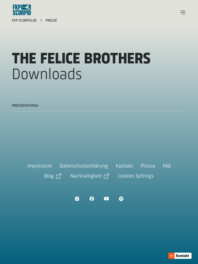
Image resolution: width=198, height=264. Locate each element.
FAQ (167, 166)
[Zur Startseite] (22, 10)
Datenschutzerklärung (84, 166)
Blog (49, 176)
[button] (182, 12)
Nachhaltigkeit (86, 176)
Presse (51, 21)
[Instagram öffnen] (76, 198)
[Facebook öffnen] (91, 198)
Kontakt (124, 166)
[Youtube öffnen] (106, 198)
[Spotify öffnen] (121, 198)
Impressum (39, 166)
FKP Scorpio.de (25, 21)
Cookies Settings (136, 176)
